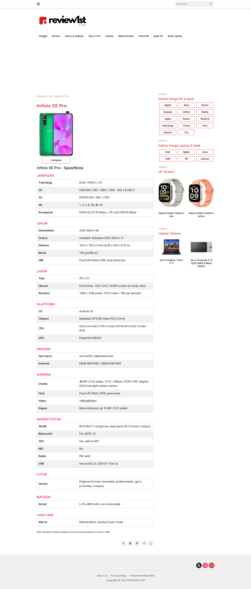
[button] (210, 3)
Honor (205, 105)
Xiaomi (168, 132)
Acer (167, 151)
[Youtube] (211, 566)
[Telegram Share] (144, 543)
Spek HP (158, 36)
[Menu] (39, 4)
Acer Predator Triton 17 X (171, 262)
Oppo (168, 119)
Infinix (186, 112)
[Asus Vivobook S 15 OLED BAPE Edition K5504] (201, 247)
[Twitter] (199, 566)
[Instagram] (205, 566)
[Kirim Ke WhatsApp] (150, 543)
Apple (167, 105)
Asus (186, 105)
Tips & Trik (94, 36)
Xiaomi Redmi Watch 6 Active (201, 215)
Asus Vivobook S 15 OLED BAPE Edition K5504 (201, 263)
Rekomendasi (126, 36)
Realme (205, 119)
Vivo (205, 125)
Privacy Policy (118, 575)
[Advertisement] (125, 65)
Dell (168, 158)
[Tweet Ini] (130, 543)
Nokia (204, 112)
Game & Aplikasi (74, 36)
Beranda (41, 96)
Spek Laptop (175, 36)
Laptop (109, 36)
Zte (186, 132)
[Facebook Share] (123, 543)
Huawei (167, 112)
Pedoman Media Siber (142, 575)
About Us (102, 575)
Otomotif (143, 36)
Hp (50, 96)
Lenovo (205, 158)
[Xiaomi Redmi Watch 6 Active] (201, 193)
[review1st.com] (62, 20)
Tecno (186, 125)
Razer (186, 119)
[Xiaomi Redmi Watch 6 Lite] (171, 193)
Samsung (167, 125)
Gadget (43, 36)
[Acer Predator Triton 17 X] (171, 247)
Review (56, 36)
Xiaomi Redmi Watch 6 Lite (171, 215)
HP (186, 158)
